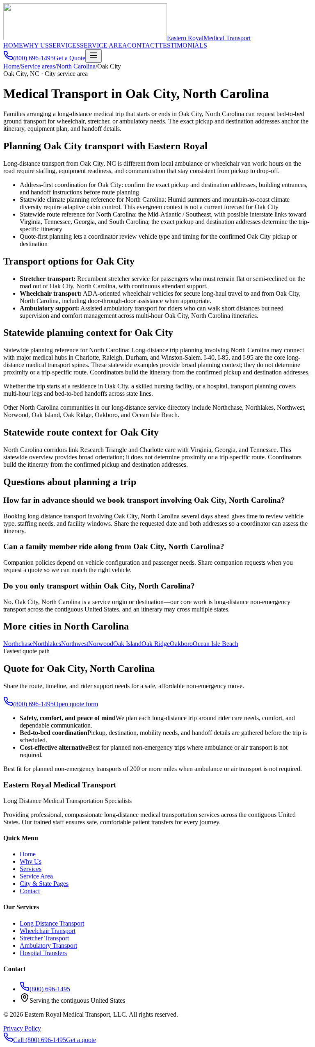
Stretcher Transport (44, 938)
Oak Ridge (156, 643)
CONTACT (143, 45)
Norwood (100, 643)
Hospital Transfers (43, 952)
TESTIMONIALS (183, 45)
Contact (30, 890)
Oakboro (181, 643)
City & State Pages (44, 883)
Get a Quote (69, 58)
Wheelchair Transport (47, 930)
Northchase (18, 643)
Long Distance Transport (52, 923)
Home (11, 66)
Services (30, 868)
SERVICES (64, 45)
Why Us (30, 861)
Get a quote (81, 1039)
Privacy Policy (22, 1028)
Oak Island (127, 643)
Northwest (74, 643)
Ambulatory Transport (48, 945)
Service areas (38, 66)
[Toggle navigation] (93, 56)
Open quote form (76, 703)
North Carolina (76, 66)
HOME (13, 45)
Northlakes (47, 643)
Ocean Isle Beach (215, 643)
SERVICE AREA (103, 45)
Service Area (36, 876)
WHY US (36, 45)
